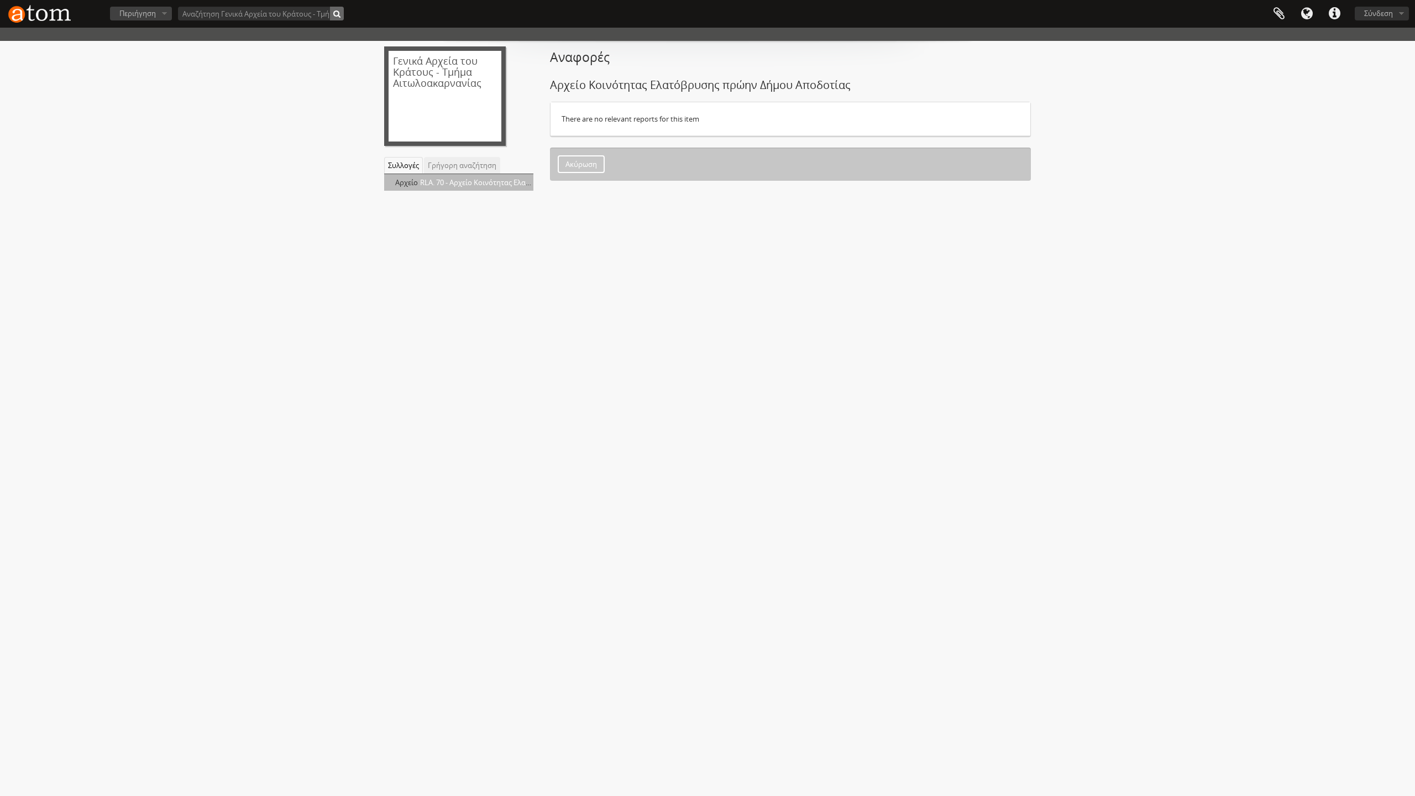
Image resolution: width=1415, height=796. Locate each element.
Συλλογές (403, 165)
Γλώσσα (1306, 14)
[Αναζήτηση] (337, 13)
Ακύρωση (581, 164)
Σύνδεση (1378, 13)
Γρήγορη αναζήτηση (462, 165)
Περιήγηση (137, 13)
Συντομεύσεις (1334, 14)
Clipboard (1279, 14)
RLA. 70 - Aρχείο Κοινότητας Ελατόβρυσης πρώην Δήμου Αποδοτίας (531, 182)
